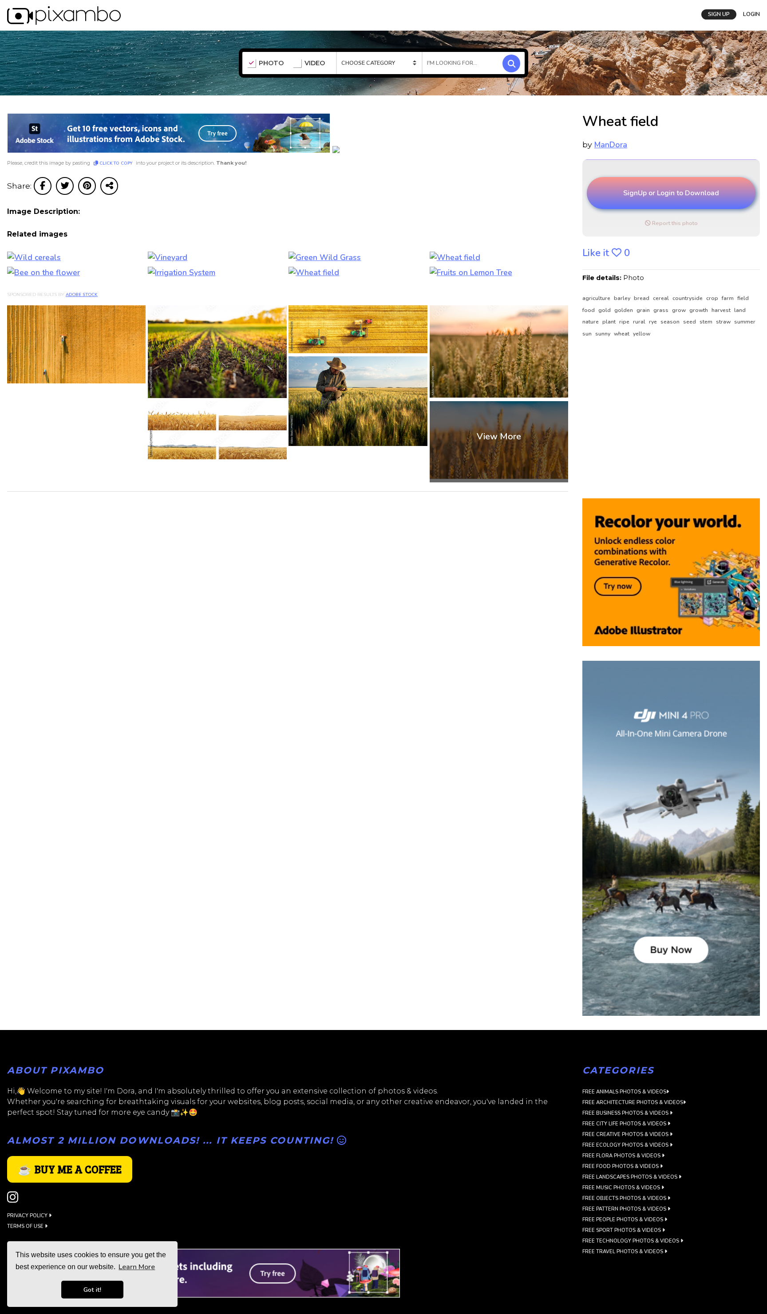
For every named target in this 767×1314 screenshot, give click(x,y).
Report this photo (674, 223)
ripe (625, 321)
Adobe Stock (82, 295)
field (743, 298)
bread (642, 298)
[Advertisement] (666, 418)
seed (690, 321)
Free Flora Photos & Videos (622, 1155)
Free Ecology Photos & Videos (626, 1145)
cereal (661, 298)
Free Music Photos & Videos (621, 1187)
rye (653, 321)
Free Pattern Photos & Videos (625, 1209)
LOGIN (751, 14)
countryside (688, 298)
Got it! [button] (92, 1289)
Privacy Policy (28, 1215)
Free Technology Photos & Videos (631, 1241)
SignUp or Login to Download (671, 193)
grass (661, 310)
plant (609, 321)
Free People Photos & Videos (623, 1219)
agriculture (597, 298)
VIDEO (314, 63)
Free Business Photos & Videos (626, 1113)
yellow (641, 333)
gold (605, 310)
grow (679, 310)
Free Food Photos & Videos (621, 1166)
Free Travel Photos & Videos (623, 1251)
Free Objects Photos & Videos (625, 1198)
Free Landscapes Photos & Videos (630, 1177)
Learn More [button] (137, 1267)
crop (713, 298)
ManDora (610, 144)
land (740, 310)
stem (707, 321)
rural (640, 321)
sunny (603, 333)
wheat (622, 333)
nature (591, 321)
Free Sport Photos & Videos (622, 1230)
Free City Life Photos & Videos (625, 1124)
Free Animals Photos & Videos (624, 1092)
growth (699, 310)
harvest (722, 310)
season (670, 321)
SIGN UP (719, 14)
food (589, 310)
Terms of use (26, 1226)
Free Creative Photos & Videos (626, 1134)
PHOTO (271, 63)
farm (728, 298)
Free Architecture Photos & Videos (632, 1102)
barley (623, 298)
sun (587, 333)
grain (644, 310)
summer (744, 321)
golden (624, 310)
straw (724, 321)
